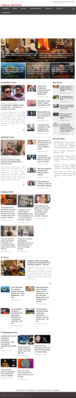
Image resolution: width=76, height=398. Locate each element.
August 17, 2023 (65, 101)
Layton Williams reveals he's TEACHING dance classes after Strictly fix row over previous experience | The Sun (62, 70)
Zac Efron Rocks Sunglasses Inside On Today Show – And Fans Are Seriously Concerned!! (12, 107)
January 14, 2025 (6, 350)
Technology (48, 8)
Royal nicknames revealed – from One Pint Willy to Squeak (44, 183)
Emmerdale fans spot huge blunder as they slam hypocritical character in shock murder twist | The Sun (42, 315)
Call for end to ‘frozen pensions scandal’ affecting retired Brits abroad (66, 88)
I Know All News (11, 4)
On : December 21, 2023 (10, 76)
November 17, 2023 (66, 93)
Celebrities (5, 8)
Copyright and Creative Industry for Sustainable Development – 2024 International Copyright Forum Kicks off (8, 342)
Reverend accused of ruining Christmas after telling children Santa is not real (11, 162)
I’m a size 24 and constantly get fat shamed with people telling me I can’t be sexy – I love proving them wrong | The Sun (67, 127)
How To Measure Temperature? (64, 151)
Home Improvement (36, 8)
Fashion (14, 8)
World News (6, 12)
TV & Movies (59, 8)
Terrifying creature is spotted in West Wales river (66, 98)
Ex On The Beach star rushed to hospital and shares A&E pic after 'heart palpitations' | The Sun (13, 71)
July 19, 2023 (65, 110)
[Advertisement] (38, 25)
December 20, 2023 (24, 379)
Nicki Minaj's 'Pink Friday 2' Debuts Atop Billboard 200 (44, 103)
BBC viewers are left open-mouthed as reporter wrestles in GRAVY (66, 116)
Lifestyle (23, 8)
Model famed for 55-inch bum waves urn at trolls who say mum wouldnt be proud (44, 145)
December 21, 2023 (11, 103)
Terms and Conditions (44, 390)
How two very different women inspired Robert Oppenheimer (67, 106)
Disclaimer (31, 390)
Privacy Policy (20, 390)
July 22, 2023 (65, 134)
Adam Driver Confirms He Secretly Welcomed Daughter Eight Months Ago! (44, 90)
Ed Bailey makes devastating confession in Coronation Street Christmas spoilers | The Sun (19, 55)
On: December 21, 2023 (10, 60)
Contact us (56, 390)
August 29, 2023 (65, 120)
